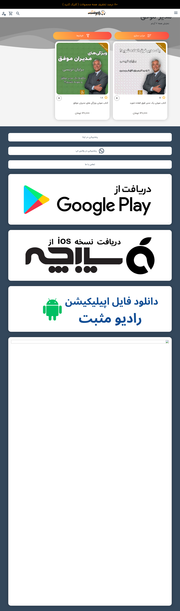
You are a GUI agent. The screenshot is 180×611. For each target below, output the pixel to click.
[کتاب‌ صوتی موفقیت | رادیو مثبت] (96, 12)
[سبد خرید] (11, 13)
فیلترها (80, 35)
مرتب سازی (140, 35)
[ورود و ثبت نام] (3, 13)
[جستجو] (18, 13)
